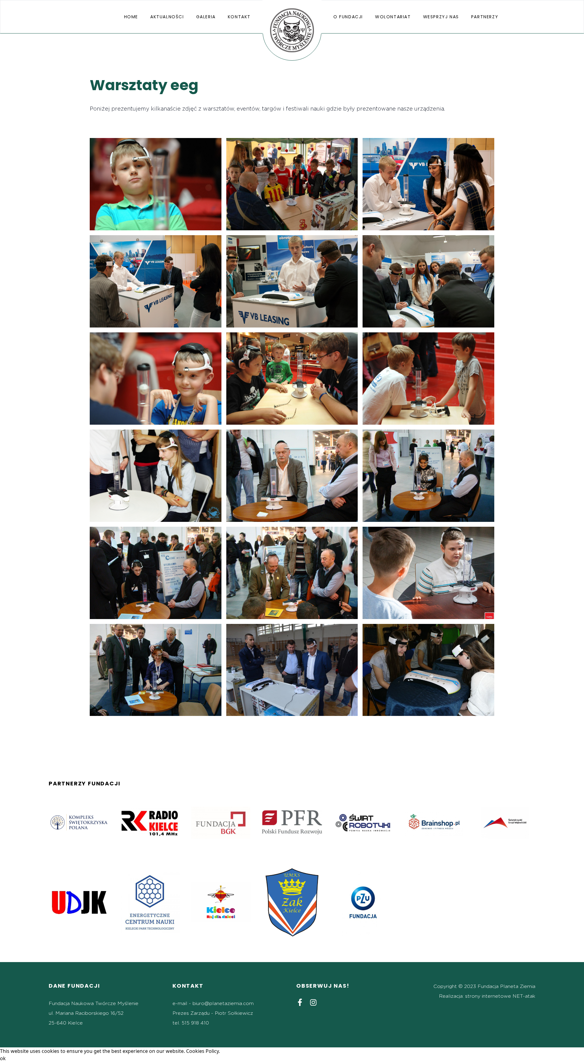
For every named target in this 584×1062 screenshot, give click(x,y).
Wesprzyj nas (441, 17)
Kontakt (239, 17)
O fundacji (348, 17)
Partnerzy (484, 17)
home (131, 17)
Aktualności (167, 17)
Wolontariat (393, 17)
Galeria (206, 17)
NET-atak (524, 996)
